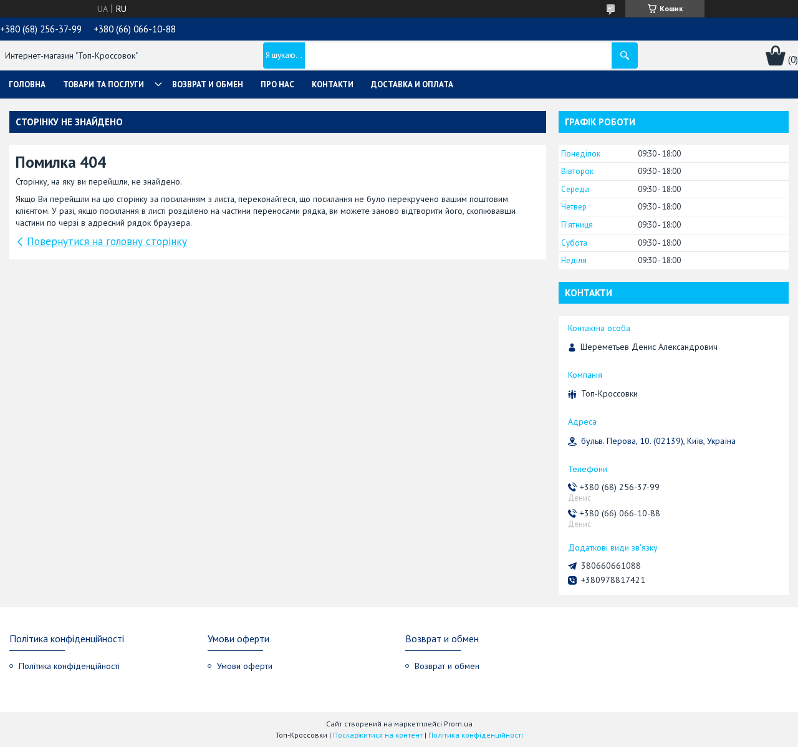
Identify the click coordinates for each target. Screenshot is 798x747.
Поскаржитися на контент (378, 735)
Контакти (332, 84)
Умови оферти (244, 666)
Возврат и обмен (207, 84)
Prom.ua (458, 723)
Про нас (277, 84)
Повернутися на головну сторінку (107, 241)
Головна (27, 84)
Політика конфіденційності (69, 666)
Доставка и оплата (412, 84)
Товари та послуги (103, 84)
